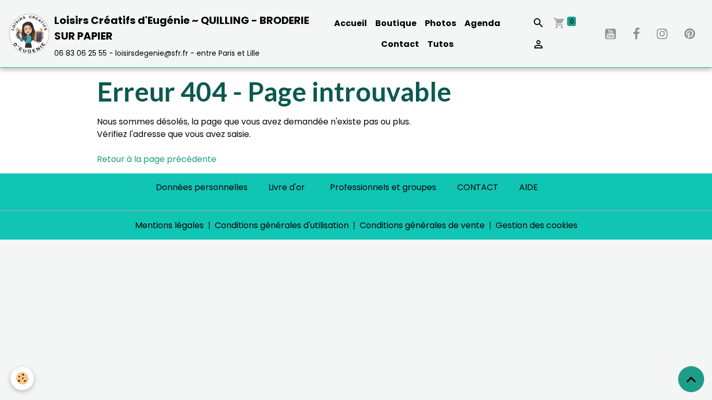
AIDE (528, 187)
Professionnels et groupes (383, 187)
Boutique (395, 23)
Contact (400, 44)
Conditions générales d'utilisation (282, 225)
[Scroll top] (691, 379)
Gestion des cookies (537, 225)
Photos (440, 23)
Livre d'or (286, 187)
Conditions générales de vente (422, 225)
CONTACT (477, 187)
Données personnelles (202, 187)
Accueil (350, 23)
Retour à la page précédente (156, 159)
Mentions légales (169, 225)
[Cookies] (22, 378)
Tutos (440, 44)
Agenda (482, 23)
